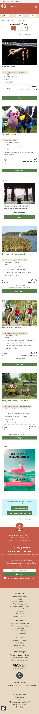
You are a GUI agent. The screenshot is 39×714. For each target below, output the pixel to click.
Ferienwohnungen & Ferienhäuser (18, 206)
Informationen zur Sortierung (19, 30)
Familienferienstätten (19, 601)
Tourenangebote (19, 633)
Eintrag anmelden (19, 695)
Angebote (19, 620)
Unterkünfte (19, 593)
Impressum (19, 697)
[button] (12, 7)
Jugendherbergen (19, 604)
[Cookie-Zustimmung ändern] (3, 708)
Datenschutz (19, 699)
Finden (19, 217)
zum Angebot (19, 98)
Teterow (17, 1)
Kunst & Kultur (19, 645)
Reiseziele (19, 648)
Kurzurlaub (19, 628)
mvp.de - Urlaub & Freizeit (19, 537)
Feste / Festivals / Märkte (19, 655)
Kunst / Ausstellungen (19, 657)
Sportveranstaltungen (19, 660)
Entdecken (20, 637)
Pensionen (19, 611)
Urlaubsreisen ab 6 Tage (19, 626)
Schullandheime (19, 616)
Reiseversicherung (19, 704)
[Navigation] (36, 6)
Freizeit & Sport (19, 643)
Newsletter (20, 707)
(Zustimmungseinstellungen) (19, 702)
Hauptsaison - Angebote (19, 623)
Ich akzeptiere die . (20, 578)
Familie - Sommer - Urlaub (13, 327)
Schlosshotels (19, 614)
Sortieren (21, 28)
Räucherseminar (9, 66)
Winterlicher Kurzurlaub (12, 134)
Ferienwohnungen (19, 596)
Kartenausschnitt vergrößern (20, 513)
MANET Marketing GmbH (22, 540)
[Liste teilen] (13, 28)
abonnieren (19, 574)
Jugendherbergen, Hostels (19, 606)
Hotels (19, 599)
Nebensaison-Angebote (19, 631)
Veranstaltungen (19, 652)
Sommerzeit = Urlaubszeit (13, 254)
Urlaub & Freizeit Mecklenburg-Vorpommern (19, 685)
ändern (25, 214)
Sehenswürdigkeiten (19, 640)
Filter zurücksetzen (20, 508)
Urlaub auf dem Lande (19, 609)
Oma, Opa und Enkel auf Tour (15, 401)
